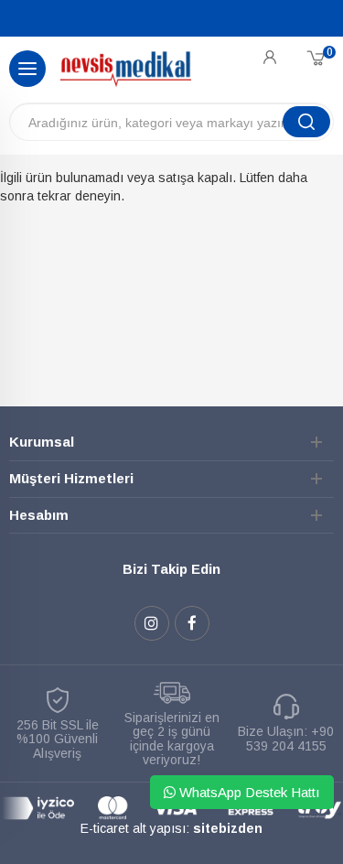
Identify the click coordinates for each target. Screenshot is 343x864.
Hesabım (39, 515)
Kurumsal (41, 441)
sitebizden (228, 828)
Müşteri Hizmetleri (71, 478)
